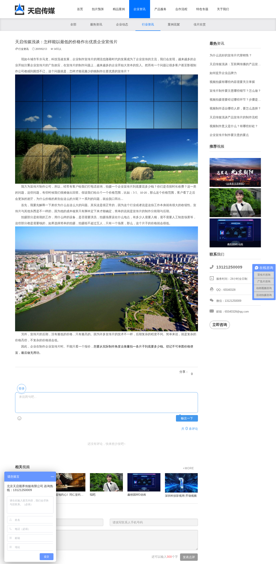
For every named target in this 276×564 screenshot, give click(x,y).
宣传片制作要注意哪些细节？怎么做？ (235, 90)
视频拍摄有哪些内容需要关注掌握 (232, 82)
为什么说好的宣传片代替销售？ (231, 55)
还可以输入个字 (165, 556)
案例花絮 (174, 24)
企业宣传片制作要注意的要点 (229, 135)
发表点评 (189, 557)
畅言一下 (187, 418)
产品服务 (160, 9)
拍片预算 (98, 9)
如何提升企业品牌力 (223, 73)
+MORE (188, 468)
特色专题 (202, 9)
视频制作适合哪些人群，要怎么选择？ (235, 108)
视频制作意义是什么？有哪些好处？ (234, 126)
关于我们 (223, 9)
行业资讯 (148, 24)
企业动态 (122, 24)
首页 (80, 9)
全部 (73, 24)
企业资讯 (139, 9)
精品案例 (119, 9)
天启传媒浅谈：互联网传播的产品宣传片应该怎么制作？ (235, 64)
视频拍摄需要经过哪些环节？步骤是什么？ (235, 99)
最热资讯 (96, 24)
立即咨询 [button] (219, 325)
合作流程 (181, 9)
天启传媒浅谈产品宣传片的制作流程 (234, 117)
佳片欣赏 (200, 24)
